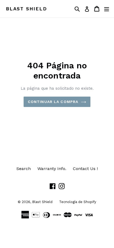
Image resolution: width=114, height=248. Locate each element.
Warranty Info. (51, 168)
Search (23, 168)
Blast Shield (26, 8)
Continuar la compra (53, 102)
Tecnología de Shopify (77, 202)
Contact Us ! (85, 168)
